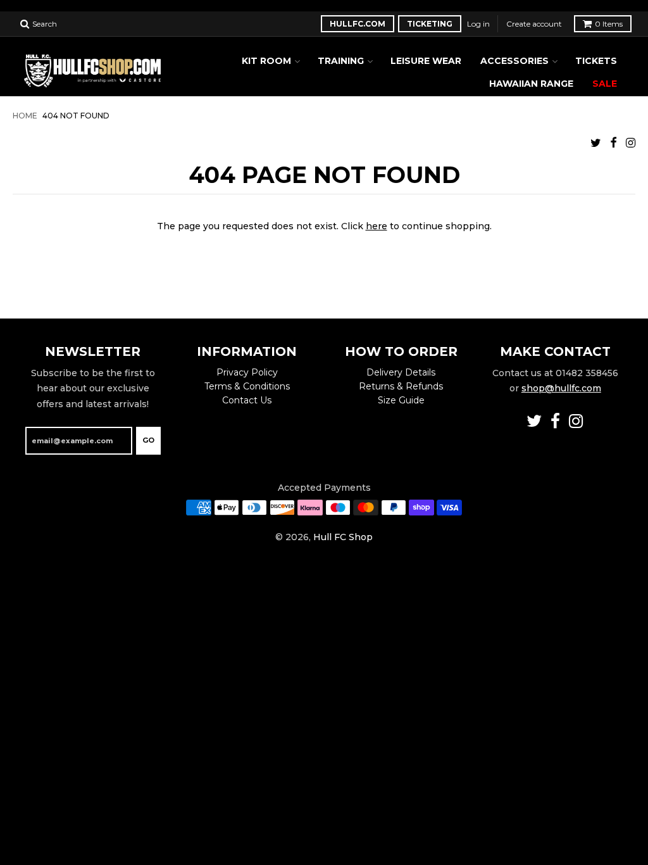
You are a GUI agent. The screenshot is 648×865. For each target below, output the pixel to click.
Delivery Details (400, 372)
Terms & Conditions (247, 386)
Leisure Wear (425, 60)
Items (609, 23)
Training (341, 60)
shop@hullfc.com (561, 388)
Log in (478, 23)
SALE (604, 83)
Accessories (514, 60)
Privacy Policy (247, 372)
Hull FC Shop (343, 537)
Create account (534, 23)
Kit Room (266, 60)
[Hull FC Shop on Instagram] (630, 143)
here (376, 226)
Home (25, 115)
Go (148, 440)
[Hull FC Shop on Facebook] (613, 143)
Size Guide (401, 400)
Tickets (596, 60)
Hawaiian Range (531, 83)
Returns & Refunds (401, 386)
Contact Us (246, 400)
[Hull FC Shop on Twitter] (595, 143)
